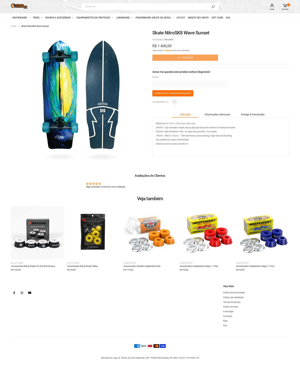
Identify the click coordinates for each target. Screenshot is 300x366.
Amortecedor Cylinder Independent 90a (141, 266)
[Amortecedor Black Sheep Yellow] (93, 232)
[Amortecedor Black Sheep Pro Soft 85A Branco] (37, 232)
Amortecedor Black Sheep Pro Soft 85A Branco (33, 266)
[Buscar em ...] (213, 6)
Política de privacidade (234, 292)
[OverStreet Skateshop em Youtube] (30, 293)
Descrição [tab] (185, 114)
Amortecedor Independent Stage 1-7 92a (255, 266)
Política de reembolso (233, 297)
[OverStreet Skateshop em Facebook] (14, 293)
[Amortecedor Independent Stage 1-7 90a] (206, 232)
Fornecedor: (158, 39)
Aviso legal (228, 311)
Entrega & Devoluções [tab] (253, 114)
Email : (156, 77)
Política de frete (230, 307)
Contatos (227, 316)
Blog (225, 321)
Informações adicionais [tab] (217, 114)
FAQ (225, 325)
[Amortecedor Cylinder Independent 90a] (150, 232)
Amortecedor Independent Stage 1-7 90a (199, 266)
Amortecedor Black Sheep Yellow (82, 266)
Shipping (168, 50)
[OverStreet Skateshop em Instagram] (22, 293)
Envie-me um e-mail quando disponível (173, 93)
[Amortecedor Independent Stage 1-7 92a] (262, 232)
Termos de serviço (231, 302)
